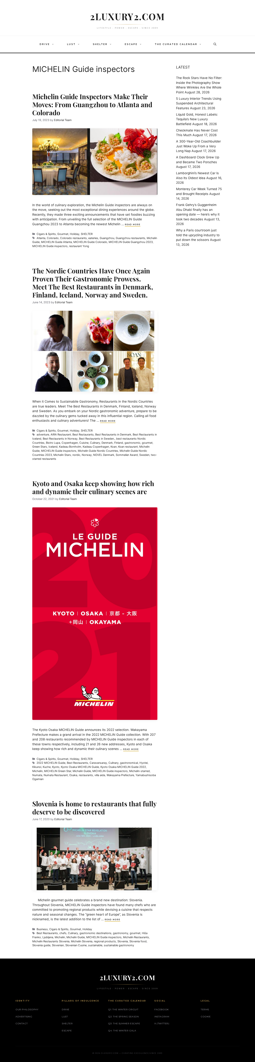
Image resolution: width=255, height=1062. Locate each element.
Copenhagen (70, 442)
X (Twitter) (161, 1023)
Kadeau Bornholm (70, 446)
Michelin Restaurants (136, 937)
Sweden (144, 454)
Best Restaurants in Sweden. (97, 438)
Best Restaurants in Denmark (113, 434)
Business (42, 929)
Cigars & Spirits (46, 233)
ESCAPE (131, 44)
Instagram (161, 1016)
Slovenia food (138, 941)
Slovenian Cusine (76, 945)
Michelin (37, 771)
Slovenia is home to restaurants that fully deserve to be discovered (94, 807)
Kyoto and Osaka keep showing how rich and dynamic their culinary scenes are (93, 487)
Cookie (206, 1016)
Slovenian (58, 945)
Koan (114, 446)
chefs (62, 933)
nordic (76, 454)
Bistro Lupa (53, 442)
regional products (105, 941)
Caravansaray (98, 762)
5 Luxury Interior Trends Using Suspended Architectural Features (198, 103)
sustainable (95, 945)
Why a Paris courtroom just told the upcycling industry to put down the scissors (198, 235)
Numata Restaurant (56, 775)
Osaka (73, 775)
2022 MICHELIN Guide (51, 762)
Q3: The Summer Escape (124, 1023)
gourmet (147, 442)
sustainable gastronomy (119, 945)
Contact (21, 1023)
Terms (205, 1009)
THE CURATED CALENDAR (176, 44)
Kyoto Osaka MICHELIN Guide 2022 (123, 766)
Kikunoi (36, 766)
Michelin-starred (139, 771)
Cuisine (83, 442)
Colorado (53, 238)
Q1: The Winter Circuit (123, 1009)
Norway (87, 454)
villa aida (99, 775)
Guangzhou (107, 238)
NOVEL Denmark (103, 454)
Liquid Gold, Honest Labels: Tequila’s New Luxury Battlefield (197, 119)
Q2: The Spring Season (123, 1016)
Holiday (74, 233)
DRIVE (45, 44)
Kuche (47, 766)
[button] (54, 44)
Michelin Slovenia (81, 941)
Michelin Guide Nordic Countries (98, 450)
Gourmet (62, 233)
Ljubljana (47, 937)
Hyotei (143, 762)
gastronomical (129, 762)
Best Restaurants (83, 434)
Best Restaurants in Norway (60, 438)
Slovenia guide (41, 945)
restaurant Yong (79, 246)
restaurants (86, 775)
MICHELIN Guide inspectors (50, 246)
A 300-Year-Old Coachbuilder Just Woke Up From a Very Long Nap (198, 146)
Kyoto (55, 766)
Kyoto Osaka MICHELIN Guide (80, 766)
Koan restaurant (128, 446)
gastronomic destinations (95, 933)
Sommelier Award (127, 454)
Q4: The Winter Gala (122, 1030)
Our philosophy (26, 1009)
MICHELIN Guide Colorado (90, 242)
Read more (132, 224)
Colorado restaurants (73, 238)
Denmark (107, 442)
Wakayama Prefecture (120, 775)
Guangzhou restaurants (130, 238)
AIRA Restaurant (61, 434)
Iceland (53, 446)
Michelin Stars (62, 454)
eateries (93, 238)
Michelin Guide (82, 771)
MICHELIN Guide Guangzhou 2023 (131, 242)
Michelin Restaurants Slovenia (50, 941)
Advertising (23, 1016)
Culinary (95, 442)
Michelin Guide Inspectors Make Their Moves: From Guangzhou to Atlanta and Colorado (92, 104)
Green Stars (39, 446)
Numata (37, 775)
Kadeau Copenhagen (96, 446)
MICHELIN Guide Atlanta (56, 242)
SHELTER (100, 44)
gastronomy (120, 933)
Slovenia (122, 941)
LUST (71, 44)
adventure (43, 434)
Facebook (161, 1009)
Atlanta (41, 238)
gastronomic (132, 442)
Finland (118, 442)
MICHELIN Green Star (57, 771)
